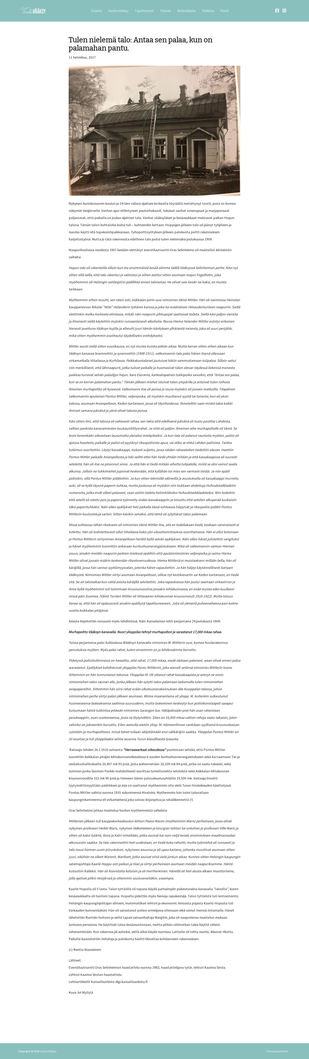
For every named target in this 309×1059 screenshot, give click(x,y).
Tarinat (165, 10)
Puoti (224, 10)
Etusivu (96, 10)
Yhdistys (208, 10)
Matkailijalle (186, 10)
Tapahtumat (144, 10)
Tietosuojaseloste (277, 1051)
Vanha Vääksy (118, 10)
